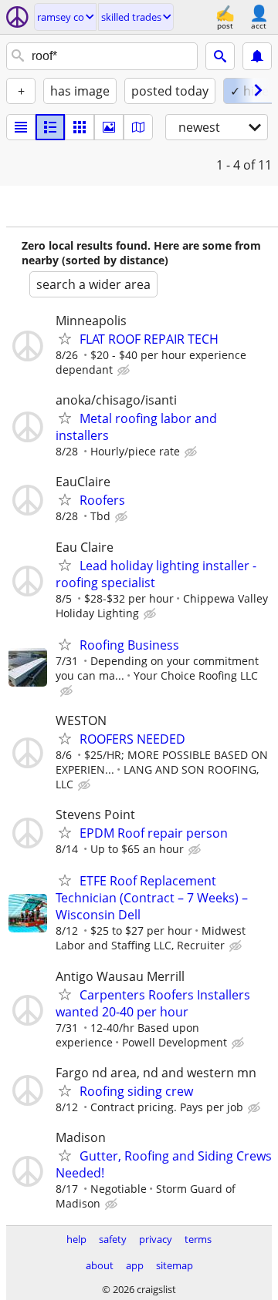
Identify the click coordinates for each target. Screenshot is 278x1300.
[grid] (79, 127)
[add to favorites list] (65, 338)
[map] (138, 127)
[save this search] (257, 56)
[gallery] (109, 127)
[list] (21, 127)
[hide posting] (125, 370)
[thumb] (50, 127)
